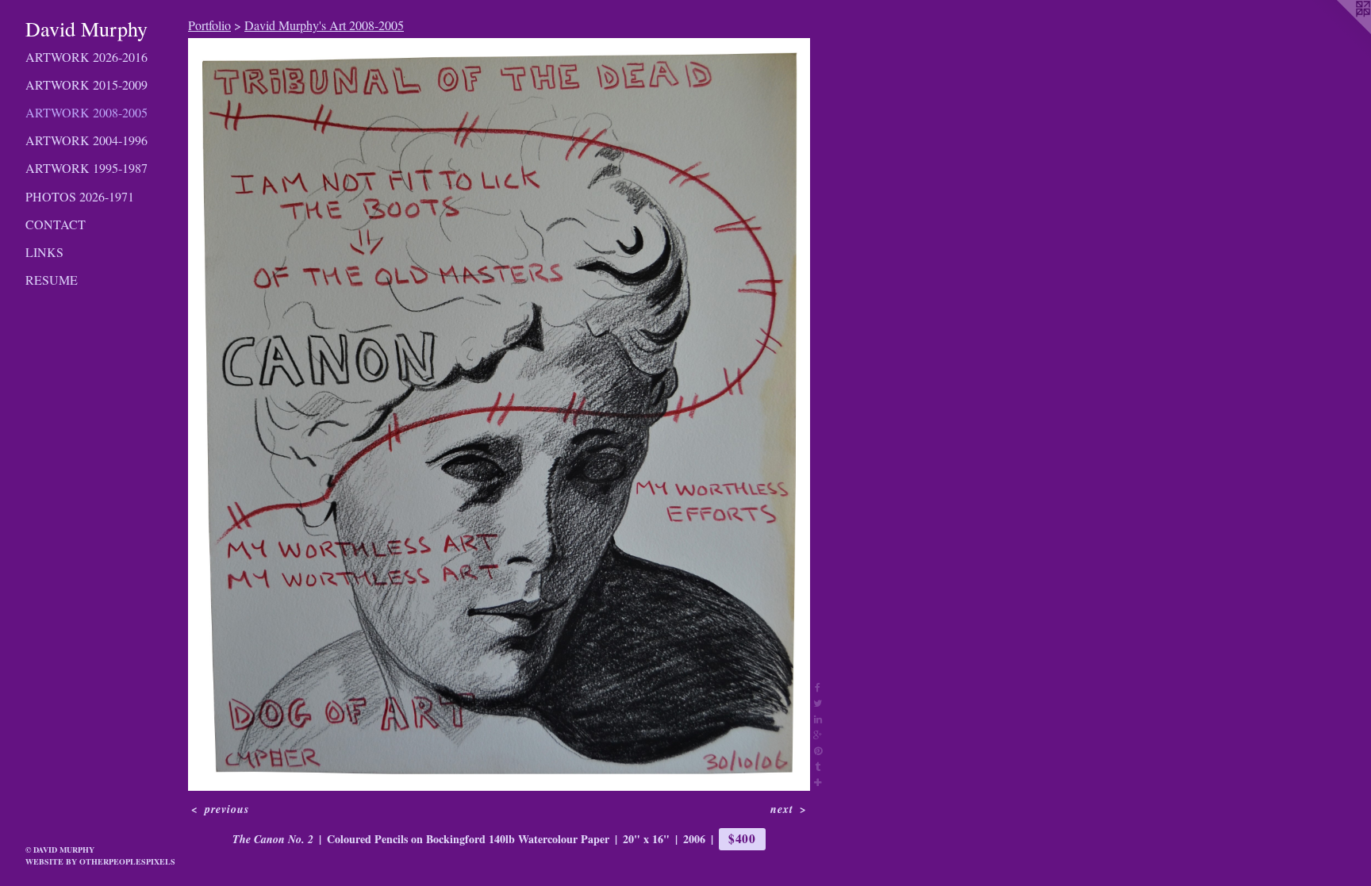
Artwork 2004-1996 (86, 140)
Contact (55, 224)
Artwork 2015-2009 (86, 84)
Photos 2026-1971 (79, 196)
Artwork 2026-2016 (86, 56)
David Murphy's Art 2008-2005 (324, 25)
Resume (51, 279)
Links (44, 252)
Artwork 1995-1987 (86, 167)
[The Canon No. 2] (499, 414)
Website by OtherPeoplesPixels (100, 861)
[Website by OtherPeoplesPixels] (1339, 31)
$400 (742, 838)
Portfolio (209, 25)
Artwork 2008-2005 (86, 112)
